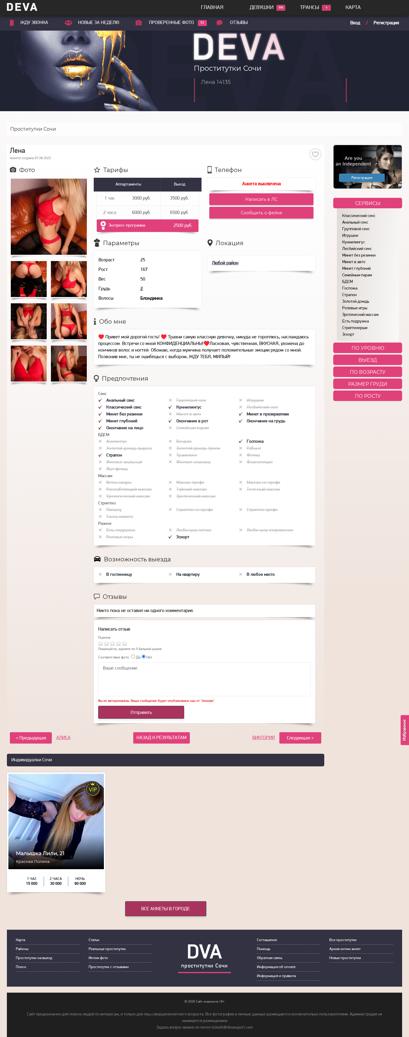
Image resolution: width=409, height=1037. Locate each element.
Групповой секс (356, 229)
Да (137, 657)
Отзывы (239, 22)
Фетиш (253, 455)
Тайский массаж (191, 489)
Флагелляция (259, 462)
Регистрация (386, 23)
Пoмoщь (263, 949)
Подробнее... (56, 865)
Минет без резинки (358, 255)
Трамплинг (186, 455)
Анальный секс (355, 222)
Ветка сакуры (118, 482)
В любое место (261, 574)
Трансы (309, 7)
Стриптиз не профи (194, 510)
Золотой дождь (355, 301)
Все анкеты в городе (165, 909)
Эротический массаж (360, 315)
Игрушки (350, 235)
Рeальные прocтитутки (107, 949)
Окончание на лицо (124, 428)
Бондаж (184, 441)
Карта (353, 7)
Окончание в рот (192, 421)
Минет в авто (353, 262)
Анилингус (116, 441)
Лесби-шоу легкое (193, 530)
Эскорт (348, 334)
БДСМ (347, 282)
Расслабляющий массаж (129, 489)
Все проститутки (343, 940)
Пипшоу (114, 510)
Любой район (225, 263)
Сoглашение (267, 940)
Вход (355, 23)
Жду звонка (34, 22)
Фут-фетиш (117, 469)
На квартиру (188, 574)
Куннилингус (353, 242)
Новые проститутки (345, 958)
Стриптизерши (354, 328)
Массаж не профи (263, 482)
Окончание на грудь (266, 421)
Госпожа (350, 288)
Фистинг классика (193, 462)
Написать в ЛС (261, 199)
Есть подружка (355, 321)
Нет (149, 657)
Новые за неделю (98, 22)
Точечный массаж (263, 489)
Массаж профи (190, 482)
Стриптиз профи (262, 510)
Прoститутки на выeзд (34, 958)
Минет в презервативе (268, 414)
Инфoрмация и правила (276, 976)
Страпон (349, 295)
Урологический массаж (128, 496)
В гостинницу (119, 574)
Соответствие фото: (114, 657)
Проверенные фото (171, 22)
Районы (22, 949)
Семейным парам (357, 275)
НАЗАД (162, 737)
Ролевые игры (354, 308)
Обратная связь (269, 958)
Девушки (262, 7)
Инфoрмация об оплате (276, 967)
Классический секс (358, 216)
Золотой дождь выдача (129, 448)
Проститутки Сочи (33, 129)
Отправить (141, 712)
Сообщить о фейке (261, 212)
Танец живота (119, 517)
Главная (212, 7)
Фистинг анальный (124, 462)
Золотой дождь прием (198, 448)
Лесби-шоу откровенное (270, 530)
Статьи (94, 940)
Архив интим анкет (344, 949)
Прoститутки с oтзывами (109, 967)
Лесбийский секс (357, 249)
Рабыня (254, 448)
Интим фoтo (98, 958)
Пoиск (21, 967)
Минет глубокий (356, 268)
